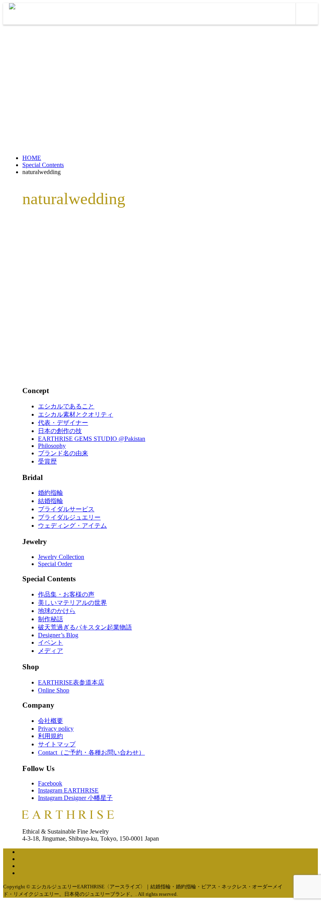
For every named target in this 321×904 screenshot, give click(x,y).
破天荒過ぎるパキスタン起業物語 (85, 627)
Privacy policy (56, 728)
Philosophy (52, 445)
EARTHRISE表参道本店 (71, 682)
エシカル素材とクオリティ (75, 414)
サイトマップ (57, 744)
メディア (50, 650)
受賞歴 (47, 461)
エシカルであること (66, 406)
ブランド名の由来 (63, 453)
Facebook (50, 783)
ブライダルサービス (66, 509)
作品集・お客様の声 (66, 594)
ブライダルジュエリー (69, 517)
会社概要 (50, 720)
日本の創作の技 (60, 431)
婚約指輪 (50, 492)
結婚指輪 (50, 501)
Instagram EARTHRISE (68, 790)
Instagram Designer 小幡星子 (75, 797)
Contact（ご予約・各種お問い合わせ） (91, 752)
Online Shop (53, 690)
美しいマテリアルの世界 (72, 602)
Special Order (55, 564)
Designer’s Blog (58, 635)
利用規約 (50, 736)
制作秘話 (50, 619)
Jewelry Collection (61, 557)
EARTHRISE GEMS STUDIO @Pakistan (91, 438)
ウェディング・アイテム (72, 525)
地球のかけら (57, 610)
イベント (50, 642)
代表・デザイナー (63, 422)
